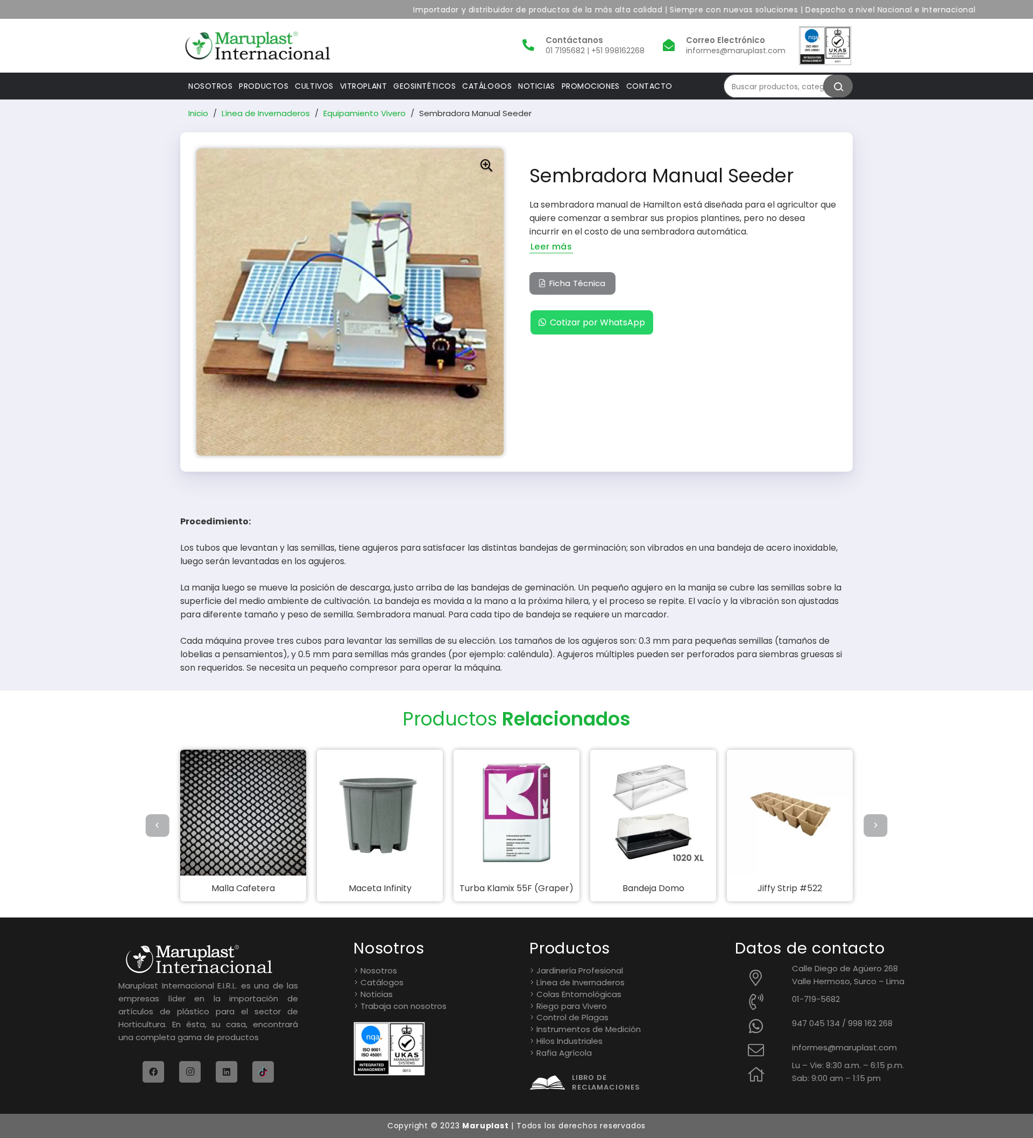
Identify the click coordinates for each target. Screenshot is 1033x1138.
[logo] (257, 45)
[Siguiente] (875, 825)
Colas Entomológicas (578, 994)
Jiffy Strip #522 (790, 888)
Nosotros (378, 970)
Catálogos (382, 982)
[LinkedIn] (226, 1072)
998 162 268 (870, 1023)
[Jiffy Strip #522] (790, 813)
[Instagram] (190, 1072)
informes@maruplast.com (844, 1047)
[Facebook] (153, 1072)
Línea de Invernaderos (266, 113)
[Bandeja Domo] (653, 813)
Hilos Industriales (569, 1041)
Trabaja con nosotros (403, 1006)
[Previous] (157, 825)
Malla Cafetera (243, 888)
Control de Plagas (572, 1017)
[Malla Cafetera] (243, 813)
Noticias (376, 994)
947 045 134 (816, 1023)
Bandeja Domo (653, 888)
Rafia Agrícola (564, 1052)
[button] (486, 165)
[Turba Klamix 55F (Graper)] (516, 813)
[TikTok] (263, 1072)
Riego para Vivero (571, 1006)
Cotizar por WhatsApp (597, 322)
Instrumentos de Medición (588, 1029)
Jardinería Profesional (579, 970)
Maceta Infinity (380, 888)
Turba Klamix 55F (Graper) (516, 888)
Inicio (198, 113)
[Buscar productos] (838, 86)
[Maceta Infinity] (380, 813)
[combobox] (783, 86)
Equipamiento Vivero (364, 113)
